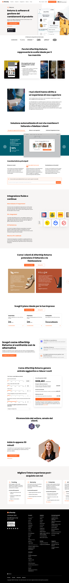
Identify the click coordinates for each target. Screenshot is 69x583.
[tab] (16, 130)
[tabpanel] (34, 154)
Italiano (10, 573)
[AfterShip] (5, 1)
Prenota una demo (52, 1)
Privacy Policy (45, 404)
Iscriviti (46, 1)
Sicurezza (19, 577)
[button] (5, 146)
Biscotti (23, 577)
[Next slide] (65, 493)
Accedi (42, 1)
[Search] (39, 1)
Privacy (8, 577)
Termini (13, 577)
